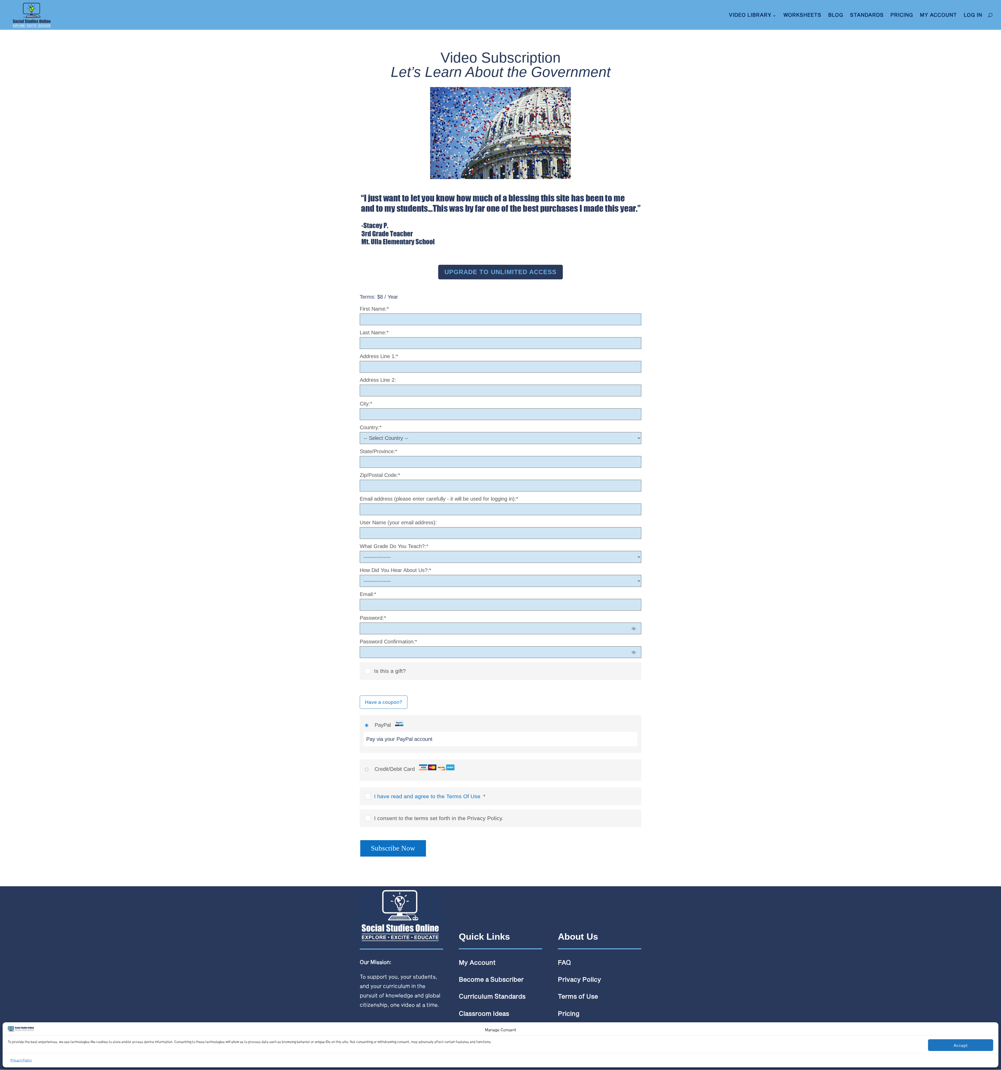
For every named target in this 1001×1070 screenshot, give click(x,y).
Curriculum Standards (492, 996)
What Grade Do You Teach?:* (394, 546)
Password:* (373, 618)
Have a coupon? (383, 702)
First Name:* (374, 309)
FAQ (564, 962)
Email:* (368, 594)
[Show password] (633, 628)
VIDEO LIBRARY (750, 15)
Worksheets (802, 15)
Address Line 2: (378, 380)
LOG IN (973, 15)
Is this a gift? (390, 671)
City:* (366, 404)
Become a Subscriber (491, 979)
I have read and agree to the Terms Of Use (427, 796)
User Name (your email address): (398, 522)
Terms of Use (578, 996)
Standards (867, 15)
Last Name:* (374, 332)
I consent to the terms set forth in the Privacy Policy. (438, 818)
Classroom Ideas (484, 1013)
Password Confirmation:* (388, 641)
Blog (835, 15)
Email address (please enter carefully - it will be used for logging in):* (439, 499)
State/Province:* (378, 451)
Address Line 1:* (379, 356)
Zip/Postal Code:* (380, 475)
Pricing (901, 15)
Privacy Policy (21, 1060)
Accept (961, 1045)
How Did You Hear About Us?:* (395, 570)
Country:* (371, 427)
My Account (938, 15)
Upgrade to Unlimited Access (500, 271)
